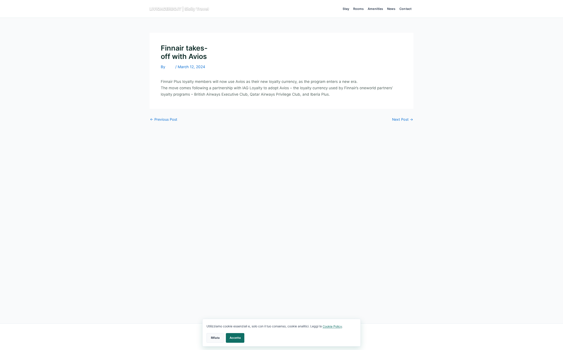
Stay (346, 9)
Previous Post (163, 119)
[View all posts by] (170, 67)
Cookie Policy (332, 326)
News (391, 9)
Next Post (402, 119)
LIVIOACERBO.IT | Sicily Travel (179, 8)
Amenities (375, 9)
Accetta (235, 337)
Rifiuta (215, 337)
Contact (405, 9)
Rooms (358, 9)
